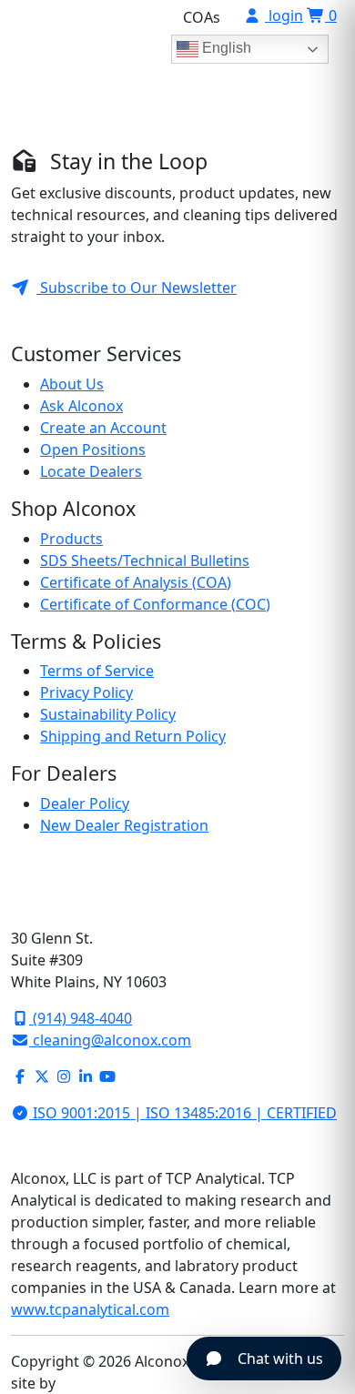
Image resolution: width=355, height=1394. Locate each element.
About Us (72, 384)
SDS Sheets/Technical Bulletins (144, 561)
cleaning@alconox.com (110, 1040)
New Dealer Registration (124, 825)
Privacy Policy (86, 692)
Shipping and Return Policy (133, 736)
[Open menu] (317, 106)
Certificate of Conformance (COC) (155, 604)
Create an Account (103, 428)
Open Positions (93, 449)
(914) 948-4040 (80, 1018)
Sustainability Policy (108, 714)
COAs (201, 17)
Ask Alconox (81, 406)
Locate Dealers (91, 471)
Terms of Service (97, 671)
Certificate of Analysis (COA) (135, 582)
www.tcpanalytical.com (90, 1309)
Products (71, 539)
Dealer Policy (84, 803)
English (224, 48)
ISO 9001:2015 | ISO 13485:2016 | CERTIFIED (183, 1113)
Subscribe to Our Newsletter (136, 288)
